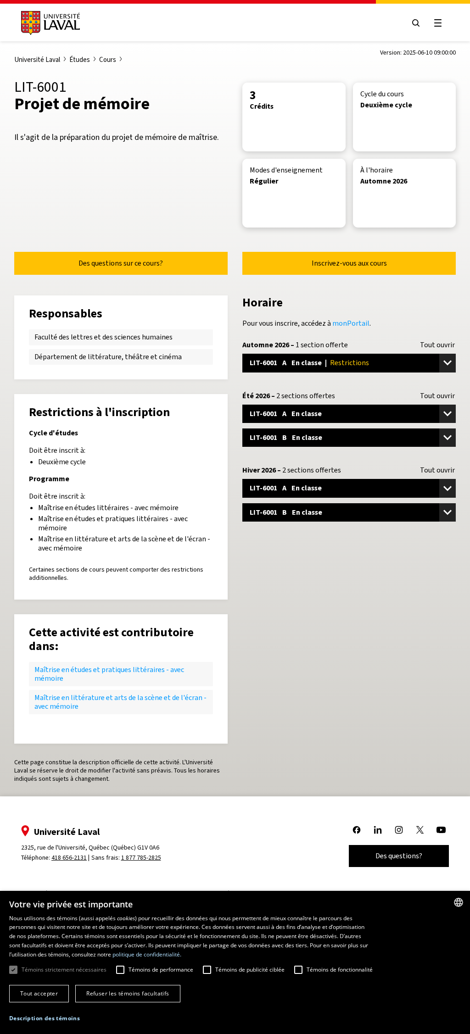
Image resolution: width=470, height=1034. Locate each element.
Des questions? (398, 856)
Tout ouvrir (437, 345)
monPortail (350, 323)
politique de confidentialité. (146, 954)
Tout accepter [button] (39, 993)
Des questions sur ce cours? (120, 263)
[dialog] (235, 962)
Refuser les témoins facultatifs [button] (127, 993)
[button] (44, 1018)
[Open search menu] (416, 23)
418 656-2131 (69, 857)
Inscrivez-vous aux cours (349, 263)
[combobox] (458, 902)
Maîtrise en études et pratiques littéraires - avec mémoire (109, 674)
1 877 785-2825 (141, 857)
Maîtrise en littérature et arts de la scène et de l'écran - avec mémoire (120, 702)
